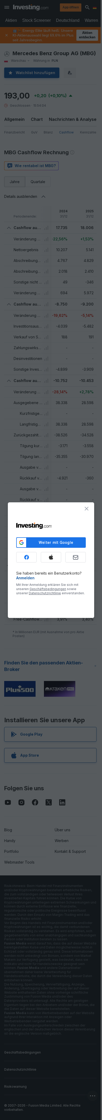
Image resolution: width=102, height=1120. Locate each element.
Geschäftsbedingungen (48, 589)
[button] (62, 7)
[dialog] (51, 560)
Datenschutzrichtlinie (45, 593)
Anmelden (25, 578)
